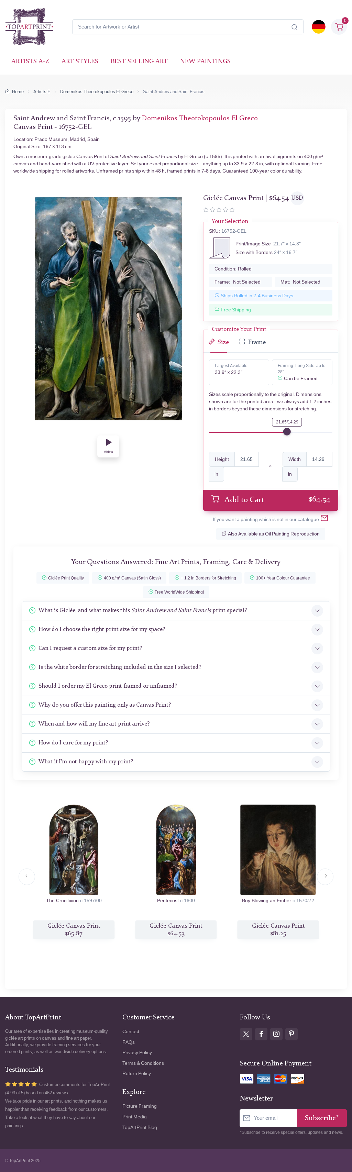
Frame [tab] (257, 342)
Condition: (233, 269)
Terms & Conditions (143, 1063)
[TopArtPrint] (29, 26)
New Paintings (205, 61)
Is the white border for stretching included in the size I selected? (119, 667)
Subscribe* (322, 1118)
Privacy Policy (137, 1052)
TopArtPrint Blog (139, 1127)
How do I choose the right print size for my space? (101, 629)
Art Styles (80, 61)
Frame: (237, 282)
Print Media (134, 1117)
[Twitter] (246, 1034)
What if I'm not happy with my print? (85, 762)
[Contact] (324, 519)
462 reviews (56, 1092)
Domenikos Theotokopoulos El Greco (96, 91)
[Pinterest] (291, 1034)
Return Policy (136, 1073)
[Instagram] (276, 1034)
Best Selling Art (139, 61)
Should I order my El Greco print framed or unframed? (107, 686)
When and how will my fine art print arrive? (94, 724)
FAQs (128, 1042)
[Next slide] (325, 877)
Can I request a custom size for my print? (90, 648)
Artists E (42, 91)
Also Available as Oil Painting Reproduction (274, 534)
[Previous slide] (27, 877)
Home (18, 91)
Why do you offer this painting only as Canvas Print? (104, 705)
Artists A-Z (30, 61)
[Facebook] (261, 1034)
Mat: (300, 282)
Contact (130, 1032)
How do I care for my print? (73, 743)
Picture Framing (139, 1106)
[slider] (287, 431)
